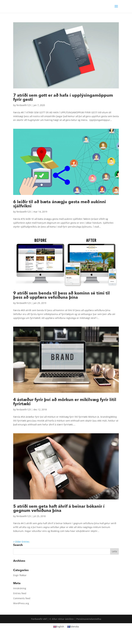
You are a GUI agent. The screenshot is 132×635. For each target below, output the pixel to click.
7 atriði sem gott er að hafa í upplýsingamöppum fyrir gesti (63, 97)
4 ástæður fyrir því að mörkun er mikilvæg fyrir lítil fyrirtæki (64, 402)
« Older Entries (21, 541)
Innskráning (19, 588)
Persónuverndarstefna (88, 618)
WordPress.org (21, 603)
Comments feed (21, 598)
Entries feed (19, 593)
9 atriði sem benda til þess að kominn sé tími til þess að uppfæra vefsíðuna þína (61, 295)
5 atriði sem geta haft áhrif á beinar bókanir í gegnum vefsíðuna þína (58, 508)
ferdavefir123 (23, 105)
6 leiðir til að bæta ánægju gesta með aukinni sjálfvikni (59, 204)
